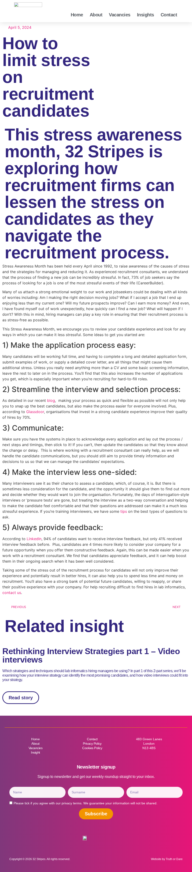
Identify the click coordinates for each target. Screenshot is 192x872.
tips (123, 511)
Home (77, 14)
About (96, 14)
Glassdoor (35, 411)
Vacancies (119, 14)
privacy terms (71, 803)
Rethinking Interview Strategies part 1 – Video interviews (91, 655)
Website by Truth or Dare (167, 859)
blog (51, 400)
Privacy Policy (92, 743)
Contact (169, 14)
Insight (35, 752)
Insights (145, 14)
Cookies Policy (92, 748)
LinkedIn (33, 538)
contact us (11, 592)
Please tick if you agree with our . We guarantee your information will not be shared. (85, 803)
